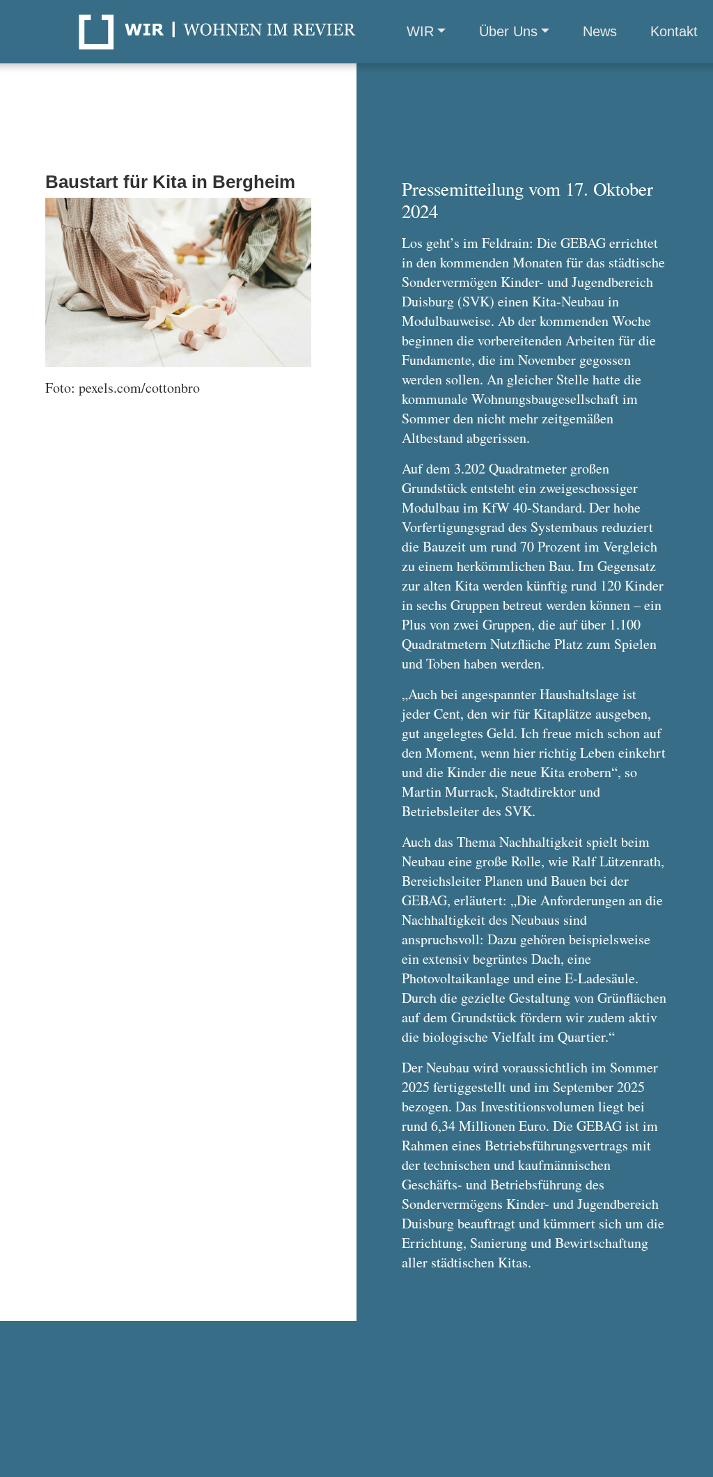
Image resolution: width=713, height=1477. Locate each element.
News (600, 31)
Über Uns (508, 31)
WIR (420, 31)
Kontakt (674, 31)
